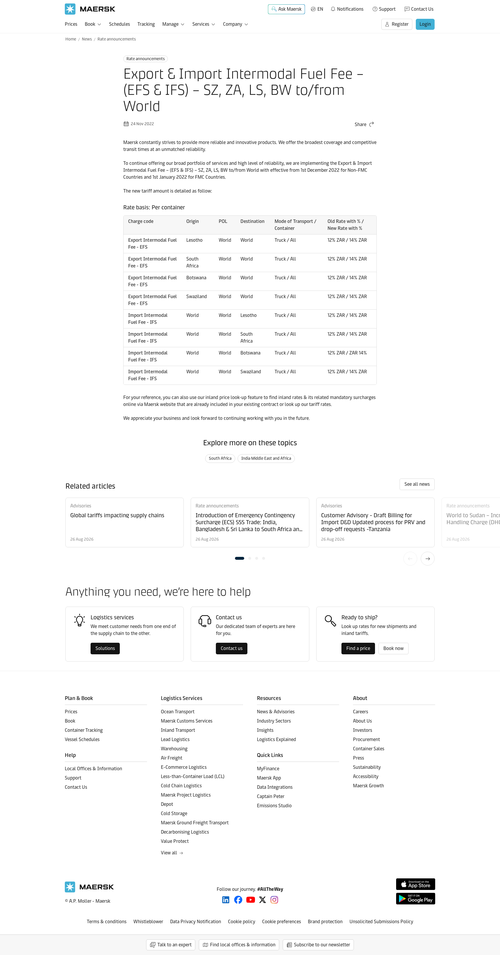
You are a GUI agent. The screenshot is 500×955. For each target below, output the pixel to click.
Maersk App (269, 778)
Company (232, 24)
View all (169, 853)
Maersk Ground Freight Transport (195, 822)
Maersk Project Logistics (186, 795)
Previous (410, 559)
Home (70, 39)
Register (400, 24)
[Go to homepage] (90, 9)
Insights (265, 730)
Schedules (119, 24)
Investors (362, 730)
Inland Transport (178, 730)
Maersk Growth (368, 785)
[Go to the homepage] (89, 891)
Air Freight (171, 758)
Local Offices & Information (93, 768)
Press (358, 758)
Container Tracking (84, 730)
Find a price (358, 648)
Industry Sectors (274, 721)
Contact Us (422, 9)
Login (425, 24)
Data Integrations (275, 787)
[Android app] (415, 898)
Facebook (238, 900)
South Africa (220, 458)
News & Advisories (276, 711)
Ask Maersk (290, 9)
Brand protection (325, 921)
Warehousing (174, 748)
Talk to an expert (174, 944)
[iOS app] (415, 884)
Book (90, 24)
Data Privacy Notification (195, 921)
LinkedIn (226, 899)
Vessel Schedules (82, 739)
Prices (71, 24)
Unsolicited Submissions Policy (381, 921)
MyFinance (268, 768)
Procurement (366, 739)
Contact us (231, 648)
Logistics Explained (276, 739)
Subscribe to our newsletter (322, 944)
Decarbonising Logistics (185, 832)
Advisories (80, 506)
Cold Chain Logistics (181, 785)
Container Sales (368, 748)
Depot (167, 804)
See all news (417, 484)
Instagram (274, 899)
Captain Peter (270, 796)
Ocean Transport (177, 711)
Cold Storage (174, 813)
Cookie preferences (281, 921)
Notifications (346, 8)
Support (387, 9)
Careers (360, 711)
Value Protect (175, 841)
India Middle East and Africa (266, 458)
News (87, 39)
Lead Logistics (175, 739)
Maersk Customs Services (186, 721)
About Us (362, 721)
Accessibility (365, 776)
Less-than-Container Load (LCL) (193, 776)
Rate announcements (117, 39)
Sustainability (367, 767)
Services (200, 24)
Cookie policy (241, 921)
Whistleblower (148, 921)
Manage (170, 24)
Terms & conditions (106, 921)
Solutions (105, 648)
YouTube (250, 899)
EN (320, 9)
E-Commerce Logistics (184, 767)
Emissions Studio (274, 805)
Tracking (146, 24)
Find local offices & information (242, 944)
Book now (393, 648)
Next (428, 559)
